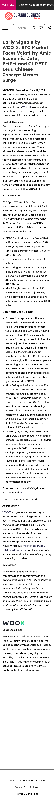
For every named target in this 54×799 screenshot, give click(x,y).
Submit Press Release (27, 787)
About (12, 780)
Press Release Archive (32, 780)
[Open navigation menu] (5, 28)
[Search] (34, 27)
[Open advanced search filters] (41, 27)
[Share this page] (49, 28)
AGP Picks (8, 4)
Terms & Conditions (27, 793)
